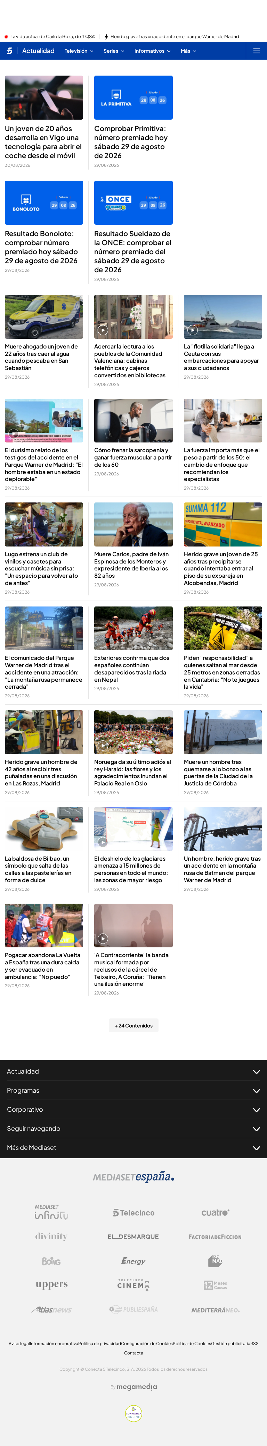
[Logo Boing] (51, 1261)
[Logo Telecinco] (133, 1212)
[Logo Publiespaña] (133, 1309)
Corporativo (25, 1109)
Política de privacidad (99, 1343)
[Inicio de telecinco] (9, 50)
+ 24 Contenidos (134, 1025)
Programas (23, 1090)
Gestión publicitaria (230, 1343)
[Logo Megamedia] (137, 1387)
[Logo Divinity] (51, 1237)
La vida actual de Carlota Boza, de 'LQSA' (52, 37)
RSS (254, 1343)
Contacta (133, 1352)
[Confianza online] (133, 1420)
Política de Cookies (192, 1343)
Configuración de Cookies (147, 1343)
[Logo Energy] (133, 1261)
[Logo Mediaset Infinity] (51, 1212)
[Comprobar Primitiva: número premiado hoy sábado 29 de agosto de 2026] (133, 98)
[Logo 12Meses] (215, 1285)
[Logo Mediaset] (133, 1181)
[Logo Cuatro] (215, 1212)
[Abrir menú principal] (256, 50)
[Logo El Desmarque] (133, 1236)
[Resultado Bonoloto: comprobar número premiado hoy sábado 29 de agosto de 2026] (44, 203)
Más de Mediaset (31, 1147)
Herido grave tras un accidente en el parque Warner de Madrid (175, 37)
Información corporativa (54, 1343)
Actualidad (38, 51)
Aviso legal (19, 1343)
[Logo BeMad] (215, 1261)
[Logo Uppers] (51, 1285)
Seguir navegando (33, 1128)
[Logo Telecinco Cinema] (133, 1285)
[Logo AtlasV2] (51, 1309)
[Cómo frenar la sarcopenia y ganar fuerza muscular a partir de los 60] (133, 421)
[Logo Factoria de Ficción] (215, 1237)
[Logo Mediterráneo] (215, 1309)
